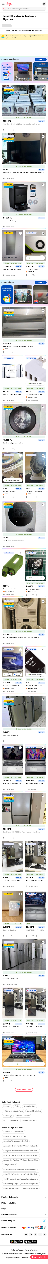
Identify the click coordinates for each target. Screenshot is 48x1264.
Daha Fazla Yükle (24, 1090)
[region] (24, 71)
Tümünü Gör (40, 59)
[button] (3, 3)
